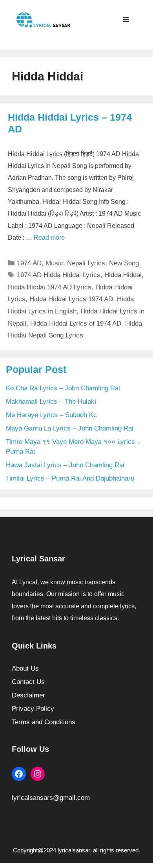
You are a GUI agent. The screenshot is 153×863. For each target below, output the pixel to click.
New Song (124, 263)
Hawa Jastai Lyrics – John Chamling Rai (65, 465)
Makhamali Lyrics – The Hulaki (51, 401)
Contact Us (28, 682)
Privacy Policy (33, 708)
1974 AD (29, 263)
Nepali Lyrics (86, 263)
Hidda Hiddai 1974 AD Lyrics (49, 287)
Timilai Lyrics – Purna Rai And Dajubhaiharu (70, 478)
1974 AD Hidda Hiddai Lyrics (58, 275)
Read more (49, 237)
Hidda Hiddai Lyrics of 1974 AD (75, 323)
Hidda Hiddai (123, 275)
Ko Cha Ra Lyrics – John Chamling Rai (63, 388)
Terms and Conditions (43, 722)
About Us (25, 668)
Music (54, 263)
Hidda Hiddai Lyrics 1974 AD (71, 299)
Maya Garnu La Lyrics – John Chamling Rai (69, 428)
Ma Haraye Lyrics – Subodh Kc (51, 415)
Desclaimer (28, 695)
